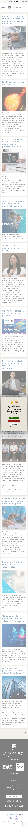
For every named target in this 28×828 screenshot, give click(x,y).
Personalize (14, 424)
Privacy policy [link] (14, 426)
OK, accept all (14, 418)
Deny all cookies (14, 421)
